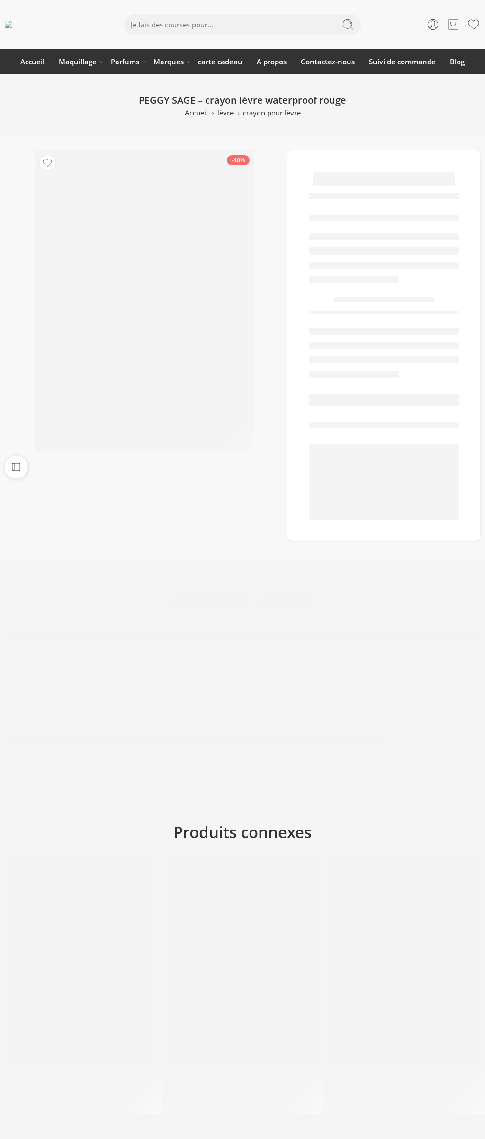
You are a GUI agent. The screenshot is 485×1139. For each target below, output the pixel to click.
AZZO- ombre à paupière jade (385, 1077)
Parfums (125, 61)
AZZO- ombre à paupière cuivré (65, 1077)
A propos (272, 61)
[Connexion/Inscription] (433, 24)
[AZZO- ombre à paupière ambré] (242, 959)
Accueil (32, 61)
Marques (168, 61)
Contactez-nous (328, 61)
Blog (457, 61)
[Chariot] (453, 24)
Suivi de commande (402, 61)
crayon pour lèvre (272, 112)
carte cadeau (220, 61)
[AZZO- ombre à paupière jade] (404, 959)
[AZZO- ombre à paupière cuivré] (81, 959)
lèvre (225, 112)
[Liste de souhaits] (47, 162)
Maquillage (78, 61)
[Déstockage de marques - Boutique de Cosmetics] (47, 24)
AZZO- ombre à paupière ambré (227, 1077)
